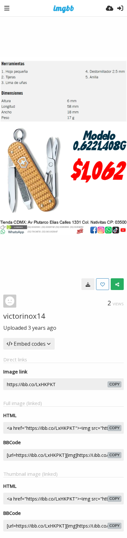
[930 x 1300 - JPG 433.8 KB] (87, 284)
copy (114, 384)
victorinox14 (24, 316)
